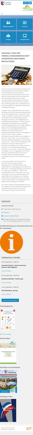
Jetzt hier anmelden (5, 334)
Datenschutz (4, 429)
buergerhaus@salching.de (11, 216)
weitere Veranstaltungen (10, 300)
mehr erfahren (6, 271)
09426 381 (6, 212)
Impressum (11, 429)
